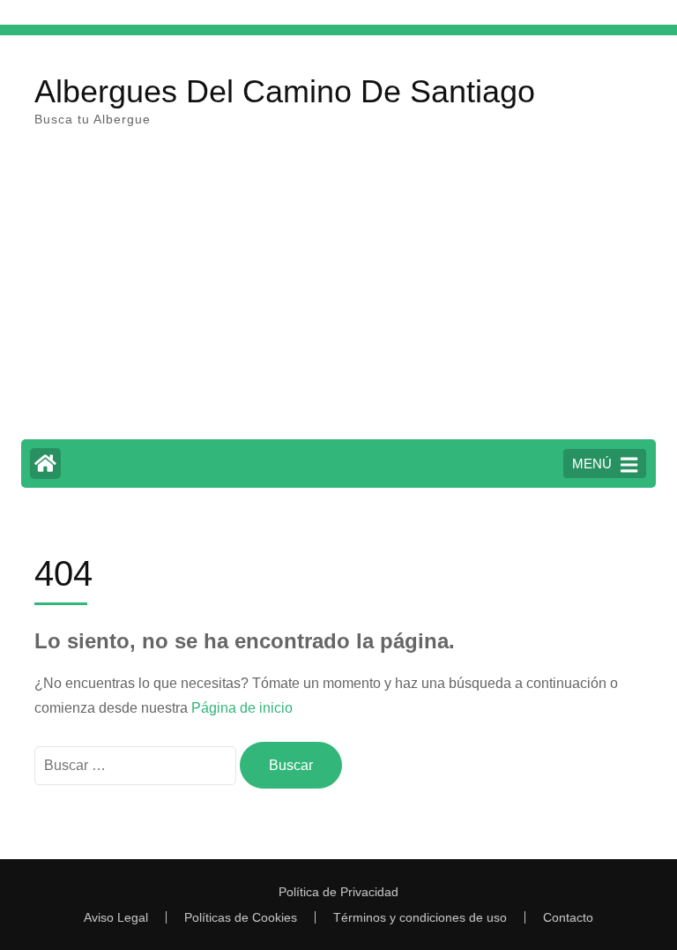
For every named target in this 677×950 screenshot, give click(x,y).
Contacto (568, 917)
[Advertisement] (338, 293)
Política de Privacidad (338, 892)
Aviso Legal (116, 917)
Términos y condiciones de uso (420, 917)
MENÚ (592, 463)
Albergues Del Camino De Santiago (284, 91)
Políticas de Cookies (240, 917)
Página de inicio (242, 707)
